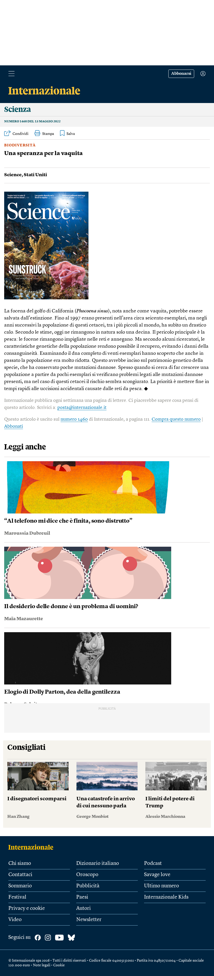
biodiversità (20, 145)
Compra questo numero (176, 419)
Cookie (59, 965)
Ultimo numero (161, 886)
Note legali (41, 965)
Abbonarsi (181, 74)
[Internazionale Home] (32, 847)
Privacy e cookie (26, 908)
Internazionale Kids (166, 897)
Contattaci (20, 874)
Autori (83, 908)
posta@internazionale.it (81, 407)
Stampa (48, 134)
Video (15, 919)
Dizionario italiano (97, 863)
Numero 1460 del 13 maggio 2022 (32, 121)
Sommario (20, 886)
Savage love (157, 874)
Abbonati (13, 426)
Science (13, 175)
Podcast (153, 863)
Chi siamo (19, 863)
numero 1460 (74, 419)
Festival (17, 897)
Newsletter (89, 919)
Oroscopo (87, 874)
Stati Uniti (35, 175)
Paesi (82, 897)
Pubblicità (87, 886)
